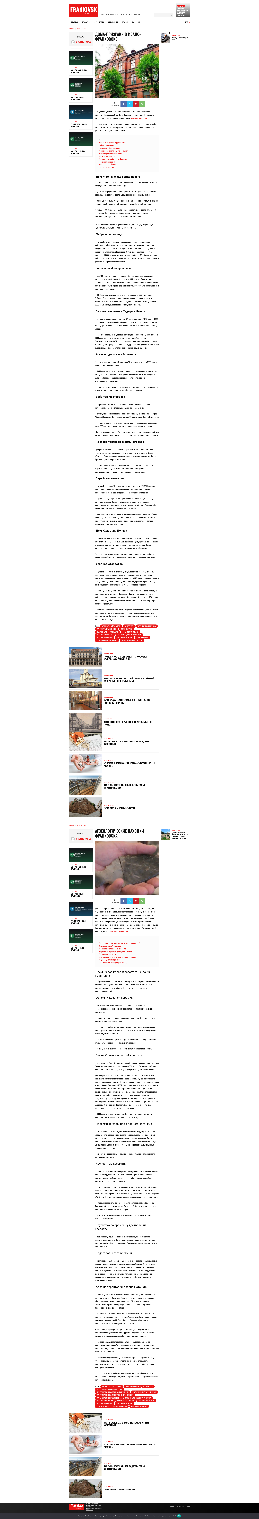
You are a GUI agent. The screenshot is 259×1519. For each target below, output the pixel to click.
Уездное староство (106, 167)
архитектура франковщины (106, 629)
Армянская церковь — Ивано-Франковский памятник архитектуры (182, 12)
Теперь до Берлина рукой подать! (179, 39)
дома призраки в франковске (107, 632)
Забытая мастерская (106, 156)
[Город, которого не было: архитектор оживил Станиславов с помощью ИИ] (85, 657)
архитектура (129, 626)
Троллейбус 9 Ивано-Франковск (79, 125)
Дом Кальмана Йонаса (107, 164)
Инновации (108, 653)
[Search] (171, 15)
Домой (71, 28)
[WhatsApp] (142, 104)
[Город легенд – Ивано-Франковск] (85, 807)
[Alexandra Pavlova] (73, 42)
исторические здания (130, 632)
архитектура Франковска (147, 626)
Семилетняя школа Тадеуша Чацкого (113, 151)
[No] (256, 1516)
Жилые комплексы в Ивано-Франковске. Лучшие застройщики (126, 743)
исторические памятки (105, 634)
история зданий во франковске (129, 634)
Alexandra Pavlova (83, 42)
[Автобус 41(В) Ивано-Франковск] (81, 58)
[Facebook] (123, 104)
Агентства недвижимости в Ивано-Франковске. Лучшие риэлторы (130, 764)
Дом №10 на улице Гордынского (111, 142)
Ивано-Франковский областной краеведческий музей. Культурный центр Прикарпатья (129, 680)
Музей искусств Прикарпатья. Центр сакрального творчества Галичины (127, 701)
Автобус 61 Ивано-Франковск (78, 152)
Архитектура (181, 6)
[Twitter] (130, 104)
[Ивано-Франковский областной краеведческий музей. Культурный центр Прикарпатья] (85, 678)
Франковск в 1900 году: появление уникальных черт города (128, 723)
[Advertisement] (176, 59)
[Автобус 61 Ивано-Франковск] (81, 139)
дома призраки (126, 629)
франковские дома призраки (132, 640)
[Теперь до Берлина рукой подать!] (165, 37)
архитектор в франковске (111, 626)
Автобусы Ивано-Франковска (77, 98)
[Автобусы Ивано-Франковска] (81, 85)
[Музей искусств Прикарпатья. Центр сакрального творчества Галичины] (85, 700)
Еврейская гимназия (106, 162)
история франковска (104, 637)
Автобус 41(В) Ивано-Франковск (79, 71)
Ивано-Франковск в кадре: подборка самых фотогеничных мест (124, 786)
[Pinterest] (136, 104)
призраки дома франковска (107, 640)
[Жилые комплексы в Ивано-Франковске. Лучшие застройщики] (85, 741)
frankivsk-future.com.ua (140, 118)
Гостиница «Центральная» (109, 148)
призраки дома (142, 637)
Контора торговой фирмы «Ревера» (112, 159)
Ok (179, 1516)
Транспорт (75, 67)
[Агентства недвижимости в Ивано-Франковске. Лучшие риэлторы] (85, 763)
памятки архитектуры (124, 637)
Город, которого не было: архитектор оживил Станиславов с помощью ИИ (125, 658)
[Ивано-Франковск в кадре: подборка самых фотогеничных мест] (85, 785)
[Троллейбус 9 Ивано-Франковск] (81, 112)
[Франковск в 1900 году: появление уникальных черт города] (85, 722)
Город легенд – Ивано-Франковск (119, 808)
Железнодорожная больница (110, 153)
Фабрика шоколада (106, 145)
